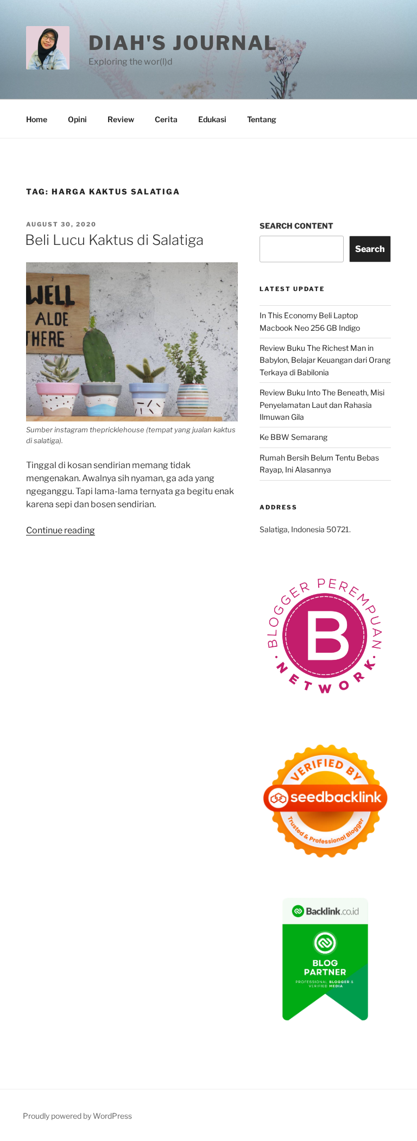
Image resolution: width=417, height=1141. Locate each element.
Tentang (261, 119)
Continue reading (60, 530)
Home (36, 119)
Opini (77, 119)
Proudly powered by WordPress (77, 1115)
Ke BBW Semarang (293, 437)
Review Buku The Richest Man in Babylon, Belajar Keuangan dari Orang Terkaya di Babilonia (325, 360)
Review (121, 119)
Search (370, 249)
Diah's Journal (183, 43)
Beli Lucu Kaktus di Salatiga (114, 239)
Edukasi (212, 119)
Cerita (166, 119)
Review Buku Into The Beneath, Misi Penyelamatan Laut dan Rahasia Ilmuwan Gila (322, 404)
